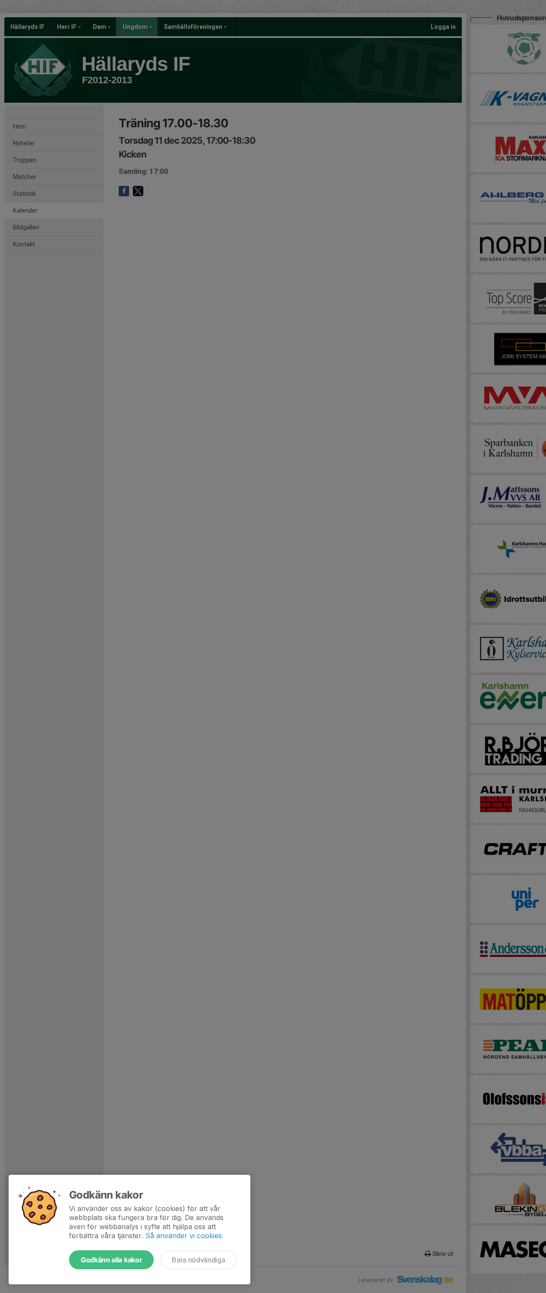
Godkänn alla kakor (111, 1259)
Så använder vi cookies (183, 1235)
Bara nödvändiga (198, 1259)
